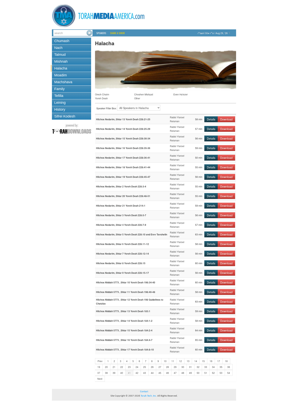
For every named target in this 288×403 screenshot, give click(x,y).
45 (159, 372)
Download (226, 119)
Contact (144, 391)
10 (165, 361)
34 (213, 367)
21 (114, 367)
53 (221, 372)
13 (188, 361)
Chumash (61, 41)
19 (98, 367)
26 (152, 367)
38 (106, 372)
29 (175, 367)
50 (198, 372)
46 (167, 372)
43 (144, 372)
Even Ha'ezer (180, 94)
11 (172, 361)
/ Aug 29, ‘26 (213, 33)
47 (175, 372)
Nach (58, 48)
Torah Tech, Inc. (149, 396)
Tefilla (58, 96)
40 (121, 372)
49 (190, 372)
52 (213, 372)
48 (182, 372)
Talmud (60, 55)
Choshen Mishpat (143, 94)
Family (59, 89)
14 (195, 361)
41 (129, 372)
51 (205, 372)
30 (182, 367)
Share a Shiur (117, 33)
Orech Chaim (102, 94)
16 (211, 361)
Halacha (60, 68)
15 (203, 361)
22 (121, 367)
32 (198, 367)
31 (190, 367)
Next (99, 378)
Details (211, 119)
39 (114, 372)
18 (226, 361)
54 (228, 372)
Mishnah (61, 61)
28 (167, 367)
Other (137, 98)
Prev (100, 361)
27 (159, 367)
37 (98, 372)
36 (228, 367)
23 (129, 367)
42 (137, 372)
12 (180, 361)
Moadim (60, 75)
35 (221, 367)
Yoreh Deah (101, 98)
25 (144, 367)
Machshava (63, 82)
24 (137, 367)
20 (106, 367)
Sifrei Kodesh (64, 116)
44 (152, 372)
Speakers (101, 33)
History (59, 109)
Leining (60, 103)
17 (218, 361)
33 (205, 367)
